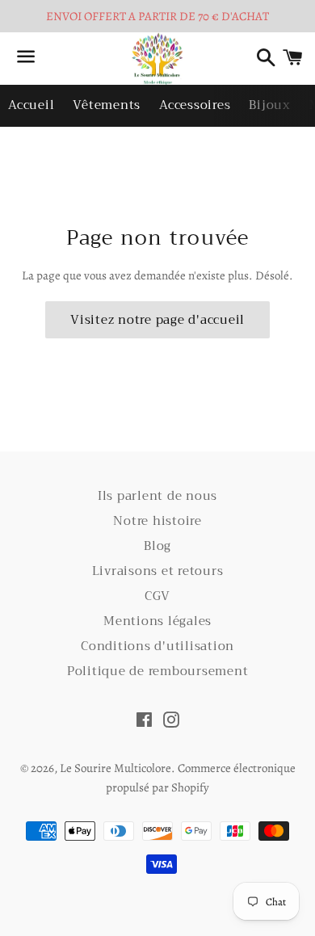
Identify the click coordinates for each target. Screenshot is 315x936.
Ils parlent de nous (157, 495)
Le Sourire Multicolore (115, 768)
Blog (157, 545)
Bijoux (270, 104)
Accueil (31, 104)
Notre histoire (157, 520)
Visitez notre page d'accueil (157, 319)
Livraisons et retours (158, 570)
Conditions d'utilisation (157, 646)
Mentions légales (157, 621)
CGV (157, 596)
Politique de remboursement (158, 671)
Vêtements (107, 104)
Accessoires (194, 104)
